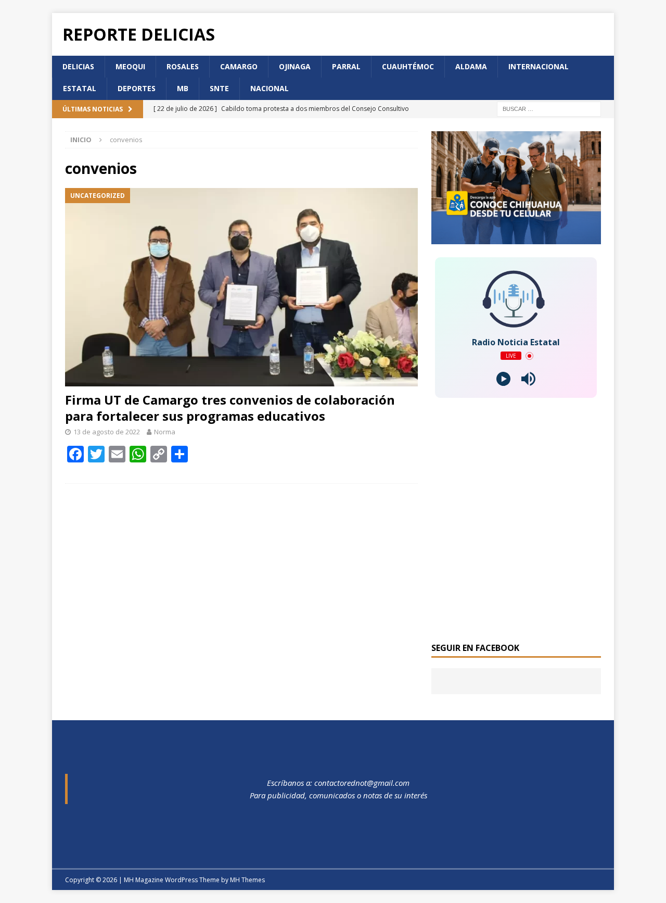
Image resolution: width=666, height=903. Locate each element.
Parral (346, 66)
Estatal (79, 88)
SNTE (219, 88)
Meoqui (130, 66)
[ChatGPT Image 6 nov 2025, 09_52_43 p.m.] (516, 238)
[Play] (503, 378)
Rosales (182, 66)
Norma (164, 431)
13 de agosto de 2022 (106, 431)
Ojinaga (295, 66)
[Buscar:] (549, 108)
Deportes (137, 88)
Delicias (78, 66)
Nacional (269, 88)
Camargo (239, 66)
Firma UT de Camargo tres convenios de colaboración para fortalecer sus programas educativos (230, 407)
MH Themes (247, 879)
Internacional (538, 66)
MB (182, 88)
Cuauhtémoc (408, 66)
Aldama (471, 66)
